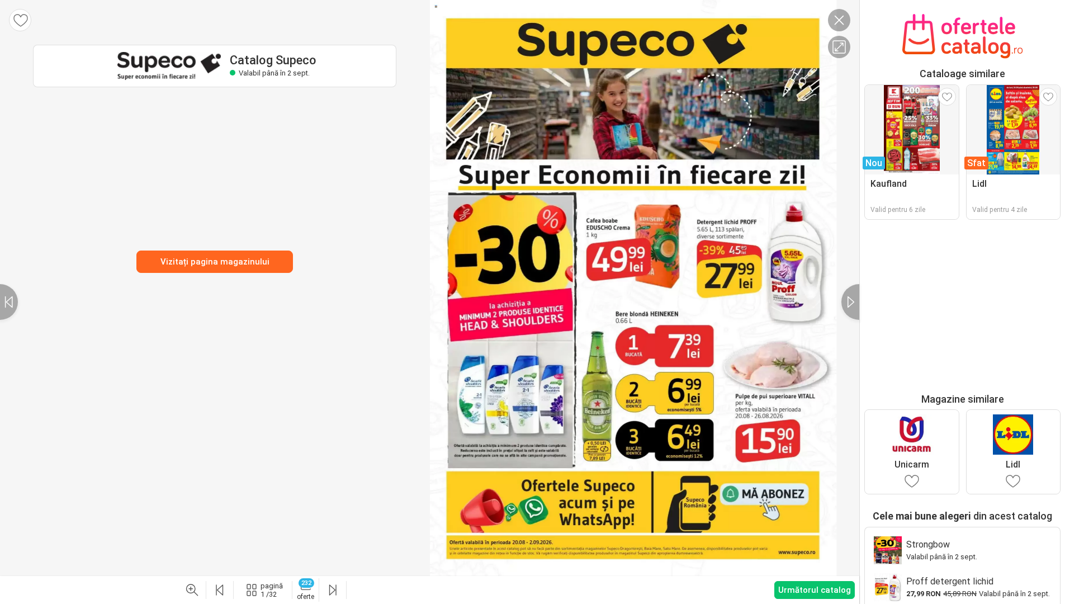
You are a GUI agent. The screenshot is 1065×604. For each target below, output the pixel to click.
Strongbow (928, 544)
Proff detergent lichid (949, 581)
